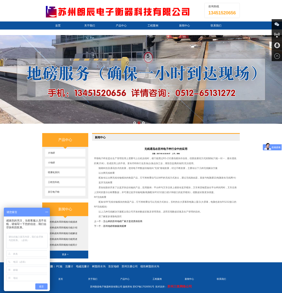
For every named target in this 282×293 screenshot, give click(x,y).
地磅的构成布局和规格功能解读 (61, 233)
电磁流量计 (82, 266)
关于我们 (89, 25)
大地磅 (51, 152)
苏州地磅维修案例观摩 (114, 226)
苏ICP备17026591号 (143, 286)
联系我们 (216, 25)
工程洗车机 (53, 182)
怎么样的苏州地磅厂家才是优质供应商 (122, 221)
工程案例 (153, 25)
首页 (58, 25)
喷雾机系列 (53, 172)
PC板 (59, 266)
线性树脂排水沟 (149, 266)
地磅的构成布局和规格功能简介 (61, 245)
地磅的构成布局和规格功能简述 (61, 239)
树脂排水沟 (99, 266)
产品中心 (121, 25)
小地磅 (51, 162)
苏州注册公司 (130, 266)
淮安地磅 (113, 266)
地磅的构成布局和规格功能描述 (61, 222)
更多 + (65, 254)
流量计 (69, 266)
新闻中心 (184, 25)
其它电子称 (53, 192)
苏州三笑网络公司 (179, 286)
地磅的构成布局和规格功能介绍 (61, 227)
